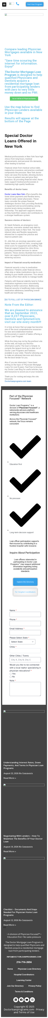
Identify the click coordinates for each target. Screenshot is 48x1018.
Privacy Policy (34, 986)
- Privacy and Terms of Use (29, 1011)
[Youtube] (26, 999)
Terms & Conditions (24, 991)
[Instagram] (32, 999)
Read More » (9, 778)
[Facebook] (21, 999)
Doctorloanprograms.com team (18, 381)
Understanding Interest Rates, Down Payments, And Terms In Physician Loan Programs (23, 765)
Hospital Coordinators (24, 974)
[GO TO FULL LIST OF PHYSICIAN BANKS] (23, 299)
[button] (4, 4)
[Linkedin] (15, 999)
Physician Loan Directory (29, 969)
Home (10, 969)
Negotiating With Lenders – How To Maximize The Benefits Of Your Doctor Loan (23, 838)
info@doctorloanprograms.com (24, 956)
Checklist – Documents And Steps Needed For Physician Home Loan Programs (20, 912)
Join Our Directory (15, 986)
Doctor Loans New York (15, 194)
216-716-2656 (24, 962)
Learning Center (24, 980)
